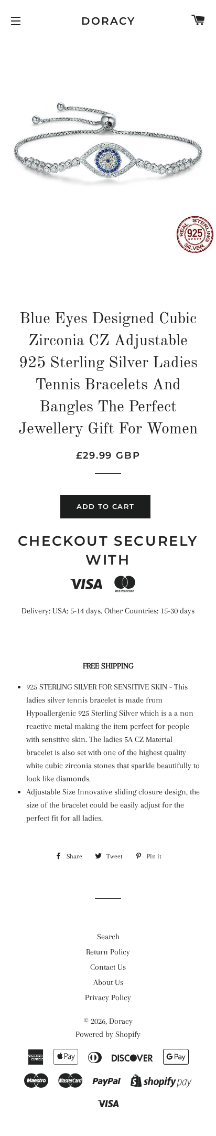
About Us (108, 982)
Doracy (108, 21)
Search (108, 936)
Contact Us (108, 967)
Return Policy (108, 952)
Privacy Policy (108, 997)
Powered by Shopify (108, 1034)
